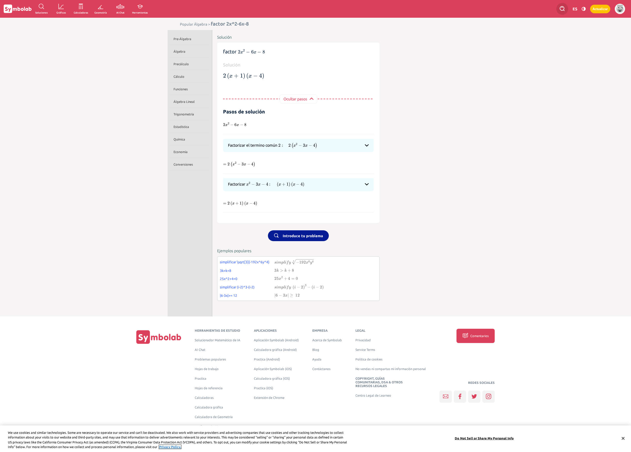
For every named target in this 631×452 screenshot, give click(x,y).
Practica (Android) (267, 359)
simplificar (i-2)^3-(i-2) (237, 287)
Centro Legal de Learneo (373, 395)
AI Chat (200, 350)
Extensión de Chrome (269, 398)
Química (179, 139)
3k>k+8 (225, 270)
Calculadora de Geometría (214, 417)
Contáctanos (321, 369)
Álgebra (179, 51)
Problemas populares (210, 359)
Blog (315, 350)
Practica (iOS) (263, 388)
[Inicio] (158, 337)
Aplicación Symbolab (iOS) (273, 369)
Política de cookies (369, 359)
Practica (200, 378)
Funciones (181, 89)
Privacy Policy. (170, 447)
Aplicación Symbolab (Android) (276, 340)
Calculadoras (204, 398)
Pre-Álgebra (182, 39)
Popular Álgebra (193, 24)
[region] (315, 438)
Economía (181, 152)
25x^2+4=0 (228, 279)
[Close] (623, 438)
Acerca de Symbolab (327, 340)
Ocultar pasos (295, 99)
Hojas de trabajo (207, 369)
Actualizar (600, 9)
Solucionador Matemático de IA (217, 340)
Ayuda (316, 359)
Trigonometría (184, 114)
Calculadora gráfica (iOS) (272, 378)
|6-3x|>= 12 (228, 295)
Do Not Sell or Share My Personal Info (484, 438)
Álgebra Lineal (184, 101)
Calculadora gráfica (209, 407)
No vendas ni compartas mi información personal (390, 369)
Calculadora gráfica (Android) (275, 350)
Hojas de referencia (209, 388)
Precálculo (181, 64)
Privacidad (363, 340)
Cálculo (179, 76)
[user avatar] (620, 9)
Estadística (181, 126)
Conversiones (183, 164)
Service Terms (365, 350)
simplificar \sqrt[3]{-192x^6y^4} (244, 262)
